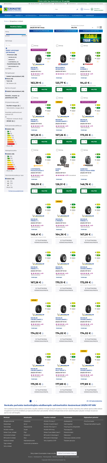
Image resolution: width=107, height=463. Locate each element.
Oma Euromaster (89, 421)
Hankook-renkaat (9, 440)
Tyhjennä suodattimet (15, 191)
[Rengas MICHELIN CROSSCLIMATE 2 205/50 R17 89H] (38, 359)
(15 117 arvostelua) (85, 274)
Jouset (26, 429)
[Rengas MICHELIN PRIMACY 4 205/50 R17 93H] (38, 257)
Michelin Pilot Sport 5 (50, 427)
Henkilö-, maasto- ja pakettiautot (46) (12, 97)
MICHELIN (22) (13, 57)
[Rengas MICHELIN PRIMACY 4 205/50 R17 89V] (38, 209)
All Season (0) (11, 83)
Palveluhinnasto (68, 432)
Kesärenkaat (7, 424)
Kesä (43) (10, 78)
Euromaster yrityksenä (96, 3)
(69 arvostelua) (85, 75)
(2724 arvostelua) (60, 127)
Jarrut (25, 424)
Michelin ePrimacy (49, 429)
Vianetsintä (27, 421)
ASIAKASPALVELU (62, 15)
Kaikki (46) (10, 129)
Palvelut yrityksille (57, 457)
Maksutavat (67, 435)
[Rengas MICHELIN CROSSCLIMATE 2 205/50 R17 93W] (63, 308)
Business (9, 3)
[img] (25, 45)
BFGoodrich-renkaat (10, 438)
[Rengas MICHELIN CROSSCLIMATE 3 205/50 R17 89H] (63, 110)
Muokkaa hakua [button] (16, 26)
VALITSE (44, 89)
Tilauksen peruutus (69, 440)
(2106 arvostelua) (35, 176)
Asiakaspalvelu (60, 3)
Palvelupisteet (34, 3)
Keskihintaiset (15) (13, 64)
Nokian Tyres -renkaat (10, 432)
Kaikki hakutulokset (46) (15, 76)
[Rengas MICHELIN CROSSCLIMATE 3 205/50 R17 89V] (38, 308)
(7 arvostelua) (72, 73)
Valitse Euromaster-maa (66, 453)
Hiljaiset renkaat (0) (14, 119)
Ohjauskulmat (28, 427)
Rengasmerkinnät (9, 421)
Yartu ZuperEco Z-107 (50, 440)
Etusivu (30, 457)
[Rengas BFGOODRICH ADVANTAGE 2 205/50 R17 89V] (63, 58)
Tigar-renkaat (8, 443)
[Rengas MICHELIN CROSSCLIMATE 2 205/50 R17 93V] (88, 308)
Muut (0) (10, 146)
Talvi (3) (9, 81)
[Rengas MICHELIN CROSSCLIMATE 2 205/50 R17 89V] (88, 257)
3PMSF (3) (10, 121)
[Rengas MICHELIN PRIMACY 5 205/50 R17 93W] (38, 110)
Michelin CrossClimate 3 (51, 424)
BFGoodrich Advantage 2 (51, 435)
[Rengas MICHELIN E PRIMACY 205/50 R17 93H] (63, 209)
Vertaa (36, 45)
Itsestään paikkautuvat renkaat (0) (13, 113)
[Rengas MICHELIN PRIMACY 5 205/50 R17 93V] (38, 58)
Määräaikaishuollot (29, 440)
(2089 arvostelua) (60, 227)
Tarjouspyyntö (47, 3)
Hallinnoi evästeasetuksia (71, 457)
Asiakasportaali (82, 3)
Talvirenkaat (7, 427)
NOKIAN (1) (12, 59)
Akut (25, 438)
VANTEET (18, 15)
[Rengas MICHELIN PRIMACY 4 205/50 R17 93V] (88, 209)
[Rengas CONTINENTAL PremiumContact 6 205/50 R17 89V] (38, 159)
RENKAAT (8, 15)
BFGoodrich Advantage (51, 438)
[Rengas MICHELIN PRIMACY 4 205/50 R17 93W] (63, 257)
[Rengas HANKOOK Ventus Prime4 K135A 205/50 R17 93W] (88, 159)
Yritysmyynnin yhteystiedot (72, 427)
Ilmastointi (27, 435)
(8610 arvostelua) (35, 227)
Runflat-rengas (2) (13, 105)
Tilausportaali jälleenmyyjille (92, 424)
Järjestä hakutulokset (77, 25)
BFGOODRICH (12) (14, 66)
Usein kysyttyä (68, 424)
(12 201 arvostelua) (61, 376)
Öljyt (25, 432)
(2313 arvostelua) (35, 75)
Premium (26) (12, 55)
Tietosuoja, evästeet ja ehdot (72, 438)
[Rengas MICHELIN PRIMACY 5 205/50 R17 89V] (88, 110)
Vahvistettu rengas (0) (14, 108)
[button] (20, 105)
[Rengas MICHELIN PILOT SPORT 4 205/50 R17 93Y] (63, 359)
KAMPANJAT (90, 15)
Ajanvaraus (72, 3)
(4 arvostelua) (72, 175)
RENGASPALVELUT (45, 15)
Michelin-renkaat (8, 429)
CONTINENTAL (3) (13, 61)
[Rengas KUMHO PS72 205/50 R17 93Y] (63, 159)
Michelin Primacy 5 (49, 421)
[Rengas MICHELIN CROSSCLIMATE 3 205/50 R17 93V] (88, 359)
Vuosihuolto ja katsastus (31, 443)
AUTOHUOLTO (30, 15)
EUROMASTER (77, 15)
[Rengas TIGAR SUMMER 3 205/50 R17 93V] (88, 58)
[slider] (5, 34)
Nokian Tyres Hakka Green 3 (52, 432)
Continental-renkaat (9, 435)
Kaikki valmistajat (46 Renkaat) (12, 51)
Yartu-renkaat (8, 446)
